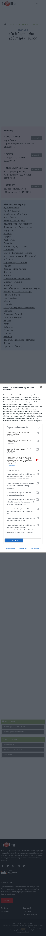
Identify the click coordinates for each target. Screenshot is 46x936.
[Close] (42, 388)
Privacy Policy (36, 548)
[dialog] (23, 468)
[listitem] (23, 427)
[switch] (37, 433)
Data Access (23, 548)
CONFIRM (14, 540)
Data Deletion (10, 548)
